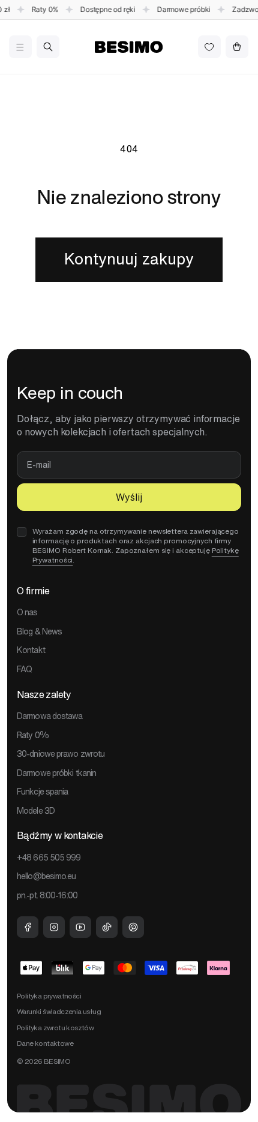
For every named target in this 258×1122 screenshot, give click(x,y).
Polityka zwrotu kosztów (55, 1027)
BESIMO (57, 1061)
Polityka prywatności (49, 996)
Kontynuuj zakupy (129, 258)
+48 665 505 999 (49, 857)
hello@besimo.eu (46, 876)
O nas (27, 612)
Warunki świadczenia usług (59, 1011)
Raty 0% (33, 735)
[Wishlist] (209, 46)
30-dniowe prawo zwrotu (60, 754)
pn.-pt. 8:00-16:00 (47, 895)
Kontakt (31, 650)
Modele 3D (36, 811)
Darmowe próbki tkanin (56, 773)
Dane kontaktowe (45, 1043)
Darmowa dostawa (50, 716)
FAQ (24, 669)
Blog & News (39, 631)
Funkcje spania (42, 791)
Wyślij (129, 497)
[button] (20, 47)
